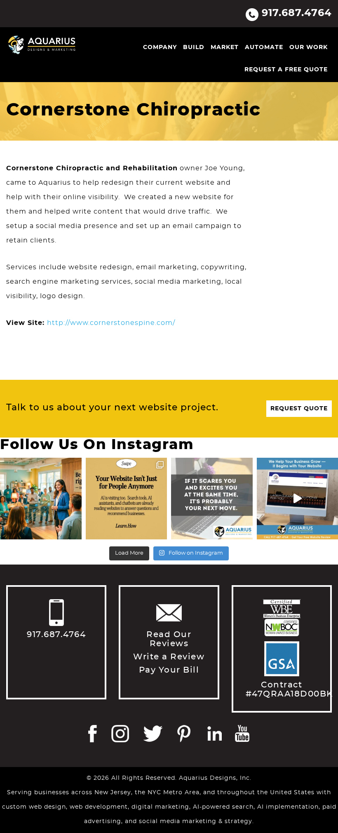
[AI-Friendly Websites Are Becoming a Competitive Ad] (126, 498)
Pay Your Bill (169, 670)
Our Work (308, 47)
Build (193, 47)
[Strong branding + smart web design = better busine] (212, 498)
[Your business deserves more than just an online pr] (41, 498)
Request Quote (299, 409)
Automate (264, 47)
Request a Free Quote (286, 70)
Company (160, 47)
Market (225, 47)
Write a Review (168, 657)
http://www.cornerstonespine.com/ (111, 323)
